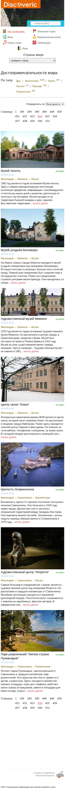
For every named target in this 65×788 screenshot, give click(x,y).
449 (52, 111)
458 (25, 121)
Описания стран (46, 31)
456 (55, 116)
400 (44, 111)
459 (32, 121)
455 (47, 116)
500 (40, 121)
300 (37, 111)
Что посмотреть (16, 31)
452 (25, 116)
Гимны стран (15, 42)
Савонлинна (25, 497)
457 (17, 121)
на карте (60, 171)
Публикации (44, 42)
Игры (25, 48)
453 (32, 116)
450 (59, 111)
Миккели (23, 179)
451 (17, 116)
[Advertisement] (32, 739)
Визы (10, 37)
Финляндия (7, 179)
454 (40, 116)
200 (29, 111)
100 (22, 111)
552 (47, 121)
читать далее (40, 203)
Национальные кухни (49, 37)
